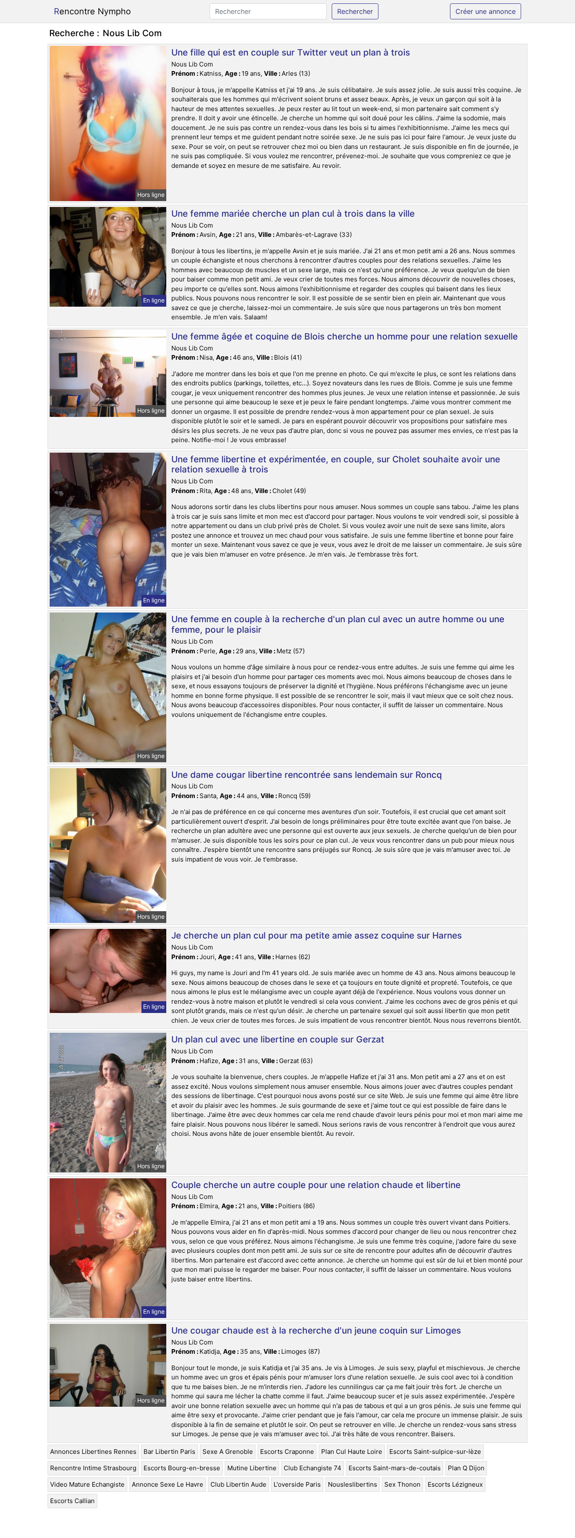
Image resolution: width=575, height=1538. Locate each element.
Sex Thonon (402, 1484)
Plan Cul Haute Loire (351, 1452)
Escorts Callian (72, 1501)
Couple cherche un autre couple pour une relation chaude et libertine (316, 1185)
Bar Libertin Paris (169, 1452)
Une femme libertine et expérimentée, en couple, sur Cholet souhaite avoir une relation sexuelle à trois (335, 464)
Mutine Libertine (252, 1468)
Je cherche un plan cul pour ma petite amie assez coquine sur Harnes (316, 935)
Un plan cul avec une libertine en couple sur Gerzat (277, 1039)
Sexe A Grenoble (227, 1452)
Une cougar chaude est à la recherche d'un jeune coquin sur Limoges (316, 1330)
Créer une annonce (485, 11)
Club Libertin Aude (238, 1484)
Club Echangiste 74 (312, 1468)
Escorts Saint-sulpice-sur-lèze (435, 1452)
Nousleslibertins (352, 1484)
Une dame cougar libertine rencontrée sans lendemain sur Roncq (306, 774)
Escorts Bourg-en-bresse (182, 1468)
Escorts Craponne (287, 1452)
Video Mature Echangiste (87, 1484)
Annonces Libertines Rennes (93, 1452)
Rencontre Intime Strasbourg (93, 1468)
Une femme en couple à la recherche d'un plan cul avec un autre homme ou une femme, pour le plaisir (337, 624)
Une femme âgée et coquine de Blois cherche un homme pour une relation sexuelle (344, 336)
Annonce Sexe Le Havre (167, 1484)
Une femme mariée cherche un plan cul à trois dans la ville (293, 213)
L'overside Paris (297, 1484)
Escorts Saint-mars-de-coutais (395, 1468)
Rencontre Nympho (92, 11)
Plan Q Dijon (466, 1468)
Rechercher (355, 11)
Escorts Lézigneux (455, 1484)
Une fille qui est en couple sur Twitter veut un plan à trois (290, 52)
